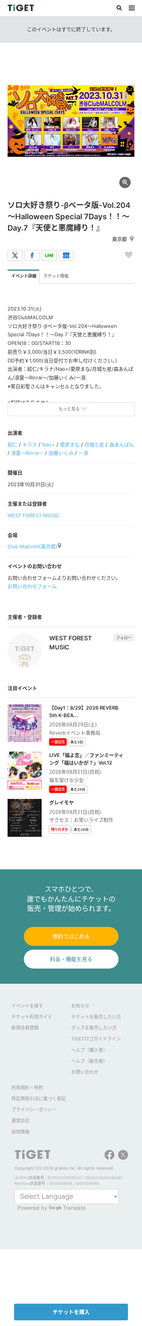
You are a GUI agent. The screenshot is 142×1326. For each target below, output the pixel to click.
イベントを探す (27, 1006)
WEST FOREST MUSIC (33, 515)
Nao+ (48, 444)
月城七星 (94, 444)
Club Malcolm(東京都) (33, 546)
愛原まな (70, 444)
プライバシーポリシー (34, 1109)
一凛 (83, 453)
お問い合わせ (84, 1072)
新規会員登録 (25, 1028)
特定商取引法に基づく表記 (38, 1098)
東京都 (119, 239)
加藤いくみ (60, 453)
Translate (74, 1207)
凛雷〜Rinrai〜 (27, 453)
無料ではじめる (71, 936)
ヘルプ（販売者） (89, 1061)
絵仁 (12, 444)
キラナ (29, 444)
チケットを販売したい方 (96, 1017)
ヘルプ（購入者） (89, 1050)
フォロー (123, 637)
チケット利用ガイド (31, 1017)
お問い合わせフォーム (32, 586)
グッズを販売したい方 (94, 1028)
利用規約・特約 (27, 1087)
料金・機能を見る (71, 959)
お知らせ (80, 1006)
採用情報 (20, 1132)
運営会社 (20, 1120)
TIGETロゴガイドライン (96, 1039)
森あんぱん (121, 444)
